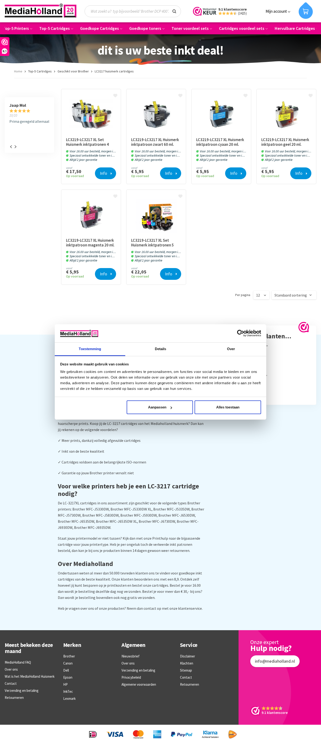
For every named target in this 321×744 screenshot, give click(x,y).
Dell (66, 670)
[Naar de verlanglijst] (115, 96)
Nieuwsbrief (130, 656)
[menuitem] (135, 11)
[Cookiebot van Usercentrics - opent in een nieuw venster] (240, 333)
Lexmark (69, 698)
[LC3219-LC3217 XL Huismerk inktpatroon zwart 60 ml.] (156, 116)
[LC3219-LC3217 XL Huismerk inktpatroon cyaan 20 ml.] (221, 116)
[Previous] (11, 147)
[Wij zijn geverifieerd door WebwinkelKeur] (303, 327)
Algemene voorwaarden (138, 684)
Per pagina (242, 295)
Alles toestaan (227, 407)
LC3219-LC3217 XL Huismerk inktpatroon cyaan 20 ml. (220, 142)
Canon (68, 663)
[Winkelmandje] (306, 10)
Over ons (11, 669)
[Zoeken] (174, 11)
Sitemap (186, 670)
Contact (11, 683)
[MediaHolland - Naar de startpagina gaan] (40, 11)
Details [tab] (160, 349)
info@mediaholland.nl (275, 661)
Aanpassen (157, 407)
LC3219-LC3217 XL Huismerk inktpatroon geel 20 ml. (285, 142)
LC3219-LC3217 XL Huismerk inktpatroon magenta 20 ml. (90, 242)
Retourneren (14, 697)
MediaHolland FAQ (18, 662)
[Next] (15, 147)
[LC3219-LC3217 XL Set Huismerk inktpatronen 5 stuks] (156, 216)
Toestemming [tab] (90, 349)
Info (103, 173)
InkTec (68, 691)
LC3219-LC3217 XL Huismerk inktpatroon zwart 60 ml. (155, 142)
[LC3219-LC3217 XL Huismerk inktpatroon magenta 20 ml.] (91, 216)
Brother (69, 656)
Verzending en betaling (22, 690)
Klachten (186, 663)
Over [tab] (231, 349)
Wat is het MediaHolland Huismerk (30, 676)
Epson (67, 677)
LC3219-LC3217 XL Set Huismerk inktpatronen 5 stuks (152, 242)
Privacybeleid (131, 677)
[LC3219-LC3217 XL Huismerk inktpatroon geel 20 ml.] (286, 116)
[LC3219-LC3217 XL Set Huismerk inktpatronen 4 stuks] (91, 116)
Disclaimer (187, 656)
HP (65, 684)
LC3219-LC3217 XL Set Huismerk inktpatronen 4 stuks (87, 142)
